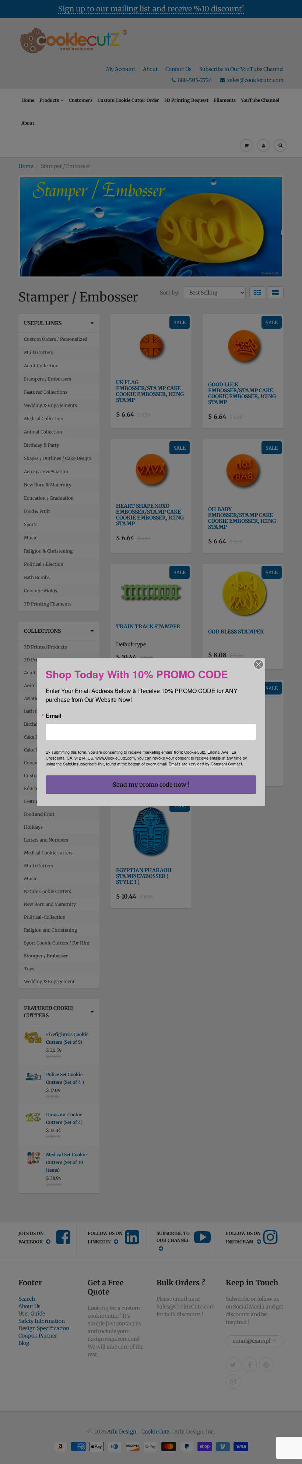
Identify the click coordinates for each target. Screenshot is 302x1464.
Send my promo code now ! (151, 784)
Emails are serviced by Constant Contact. (206, 764)
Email (53, 716)
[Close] (258, 664)
